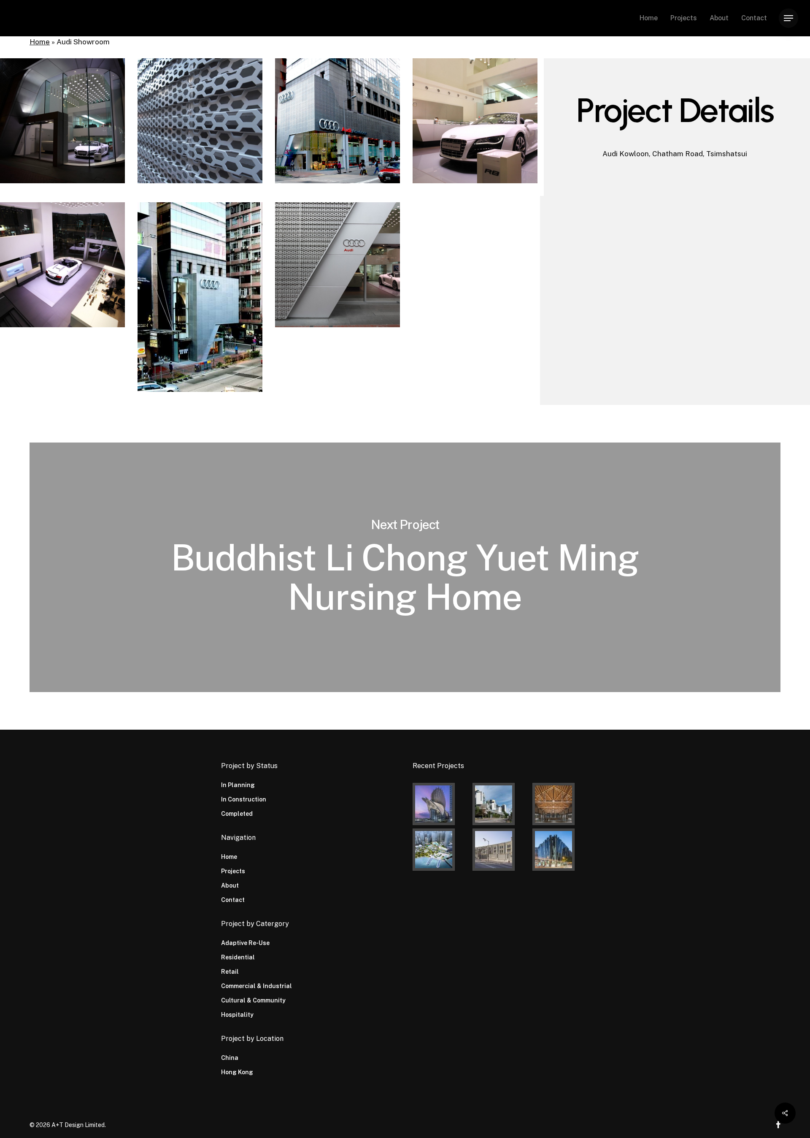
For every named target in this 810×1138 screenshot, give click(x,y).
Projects (233, 871)
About (230, 885)
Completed (237, 813)
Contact (233, 899)
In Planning (238, 785)
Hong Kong (237, 1072)
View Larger (62, 112)
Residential (238, 957)
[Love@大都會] (441, 804)
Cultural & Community (253, 1000)
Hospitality (237, 1014)
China (229, 1057)
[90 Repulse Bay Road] (500, 849)
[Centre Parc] (560, 849)
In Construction (243, 799)
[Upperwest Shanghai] (560, 804)
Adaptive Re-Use (245, 943)
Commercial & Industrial (256, 986)
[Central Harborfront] (441, 849)
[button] (788, 18)
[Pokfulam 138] (500, 804)
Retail (230, 971)
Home (40, 42)
